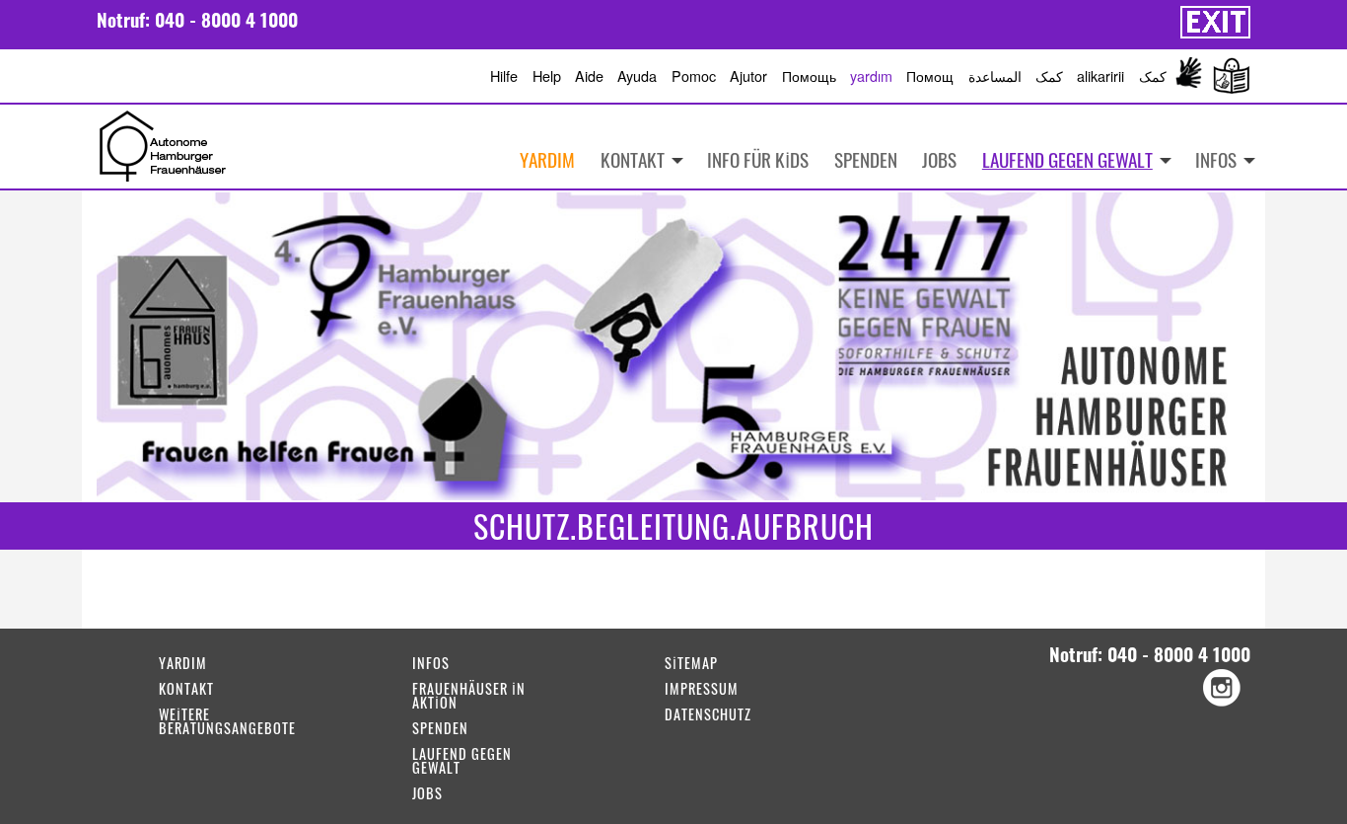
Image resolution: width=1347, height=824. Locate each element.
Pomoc (694, 75)
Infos (1216, 159)
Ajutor (748, 75)
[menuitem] (1218, 160)
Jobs (939, 159)
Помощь (809, 75)
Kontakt (633, 159)
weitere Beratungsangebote (227, 723)
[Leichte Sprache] (1227, 76)
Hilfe (504, 75)
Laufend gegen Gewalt (1067, 159)
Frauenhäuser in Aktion (469, 697)
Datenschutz (708, 716)
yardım (871, 75)
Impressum (702, 690)
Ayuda (637, 75)
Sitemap (691, 664)
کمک (1049, 75)
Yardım (547, 159)
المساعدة (995, 75)
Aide (589, 75)
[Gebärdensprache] (1189, 76)
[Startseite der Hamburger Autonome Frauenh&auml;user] (163, 143)
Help (546, 75)
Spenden (865, 159)
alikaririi (1100, 75)
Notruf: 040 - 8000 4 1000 (197, 19)
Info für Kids (758, 159)
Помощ (930, 75)
